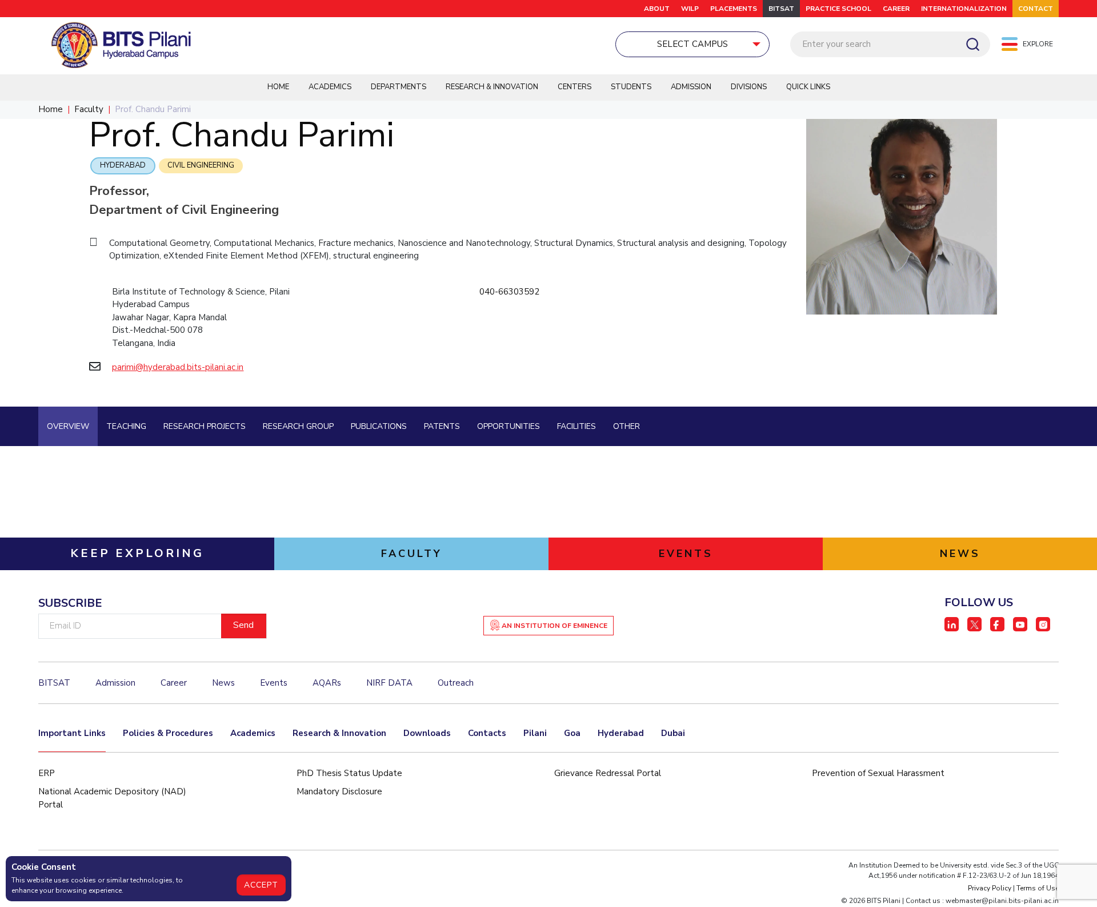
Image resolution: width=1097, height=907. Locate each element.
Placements (733, 8)
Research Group (298, 426)
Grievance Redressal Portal (607, 773)
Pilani (535, 733)
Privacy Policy (989, 888)
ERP (46, 773)
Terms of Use (1037, 888)
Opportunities (508, 426)
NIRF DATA (389, 683)
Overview (68, 426)
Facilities (576, 426)
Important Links (72, 733)
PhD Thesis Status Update (349, 773)
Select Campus (692, 44)
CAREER (896, 8)
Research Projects (204, 426)
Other (626, 426)
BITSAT (781, 8)
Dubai (673, 733)
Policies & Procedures (168, 733)
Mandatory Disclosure (339, 791)
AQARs (327, 683)
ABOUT (657, 8)
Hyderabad (123, 165)
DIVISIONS (749, 87)
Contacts (487, 733)
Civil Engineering (200, 165)
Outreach (456, 683)
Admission (691, 87)
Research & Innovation (492, 87)
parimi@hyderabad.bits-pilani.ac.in (177, 367)
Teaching (126, 426)
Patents (442, 426)
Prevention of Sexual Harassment (878, 773)
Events (273, 683)
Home (278, 87)
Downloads (427, 733)
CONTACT (1035, 8)
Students (631, 87)
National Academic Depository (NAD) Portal (112, 798)
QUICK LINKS (808, 87)
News (223, 683)
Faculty (88, 109)
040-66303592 (509, 291)
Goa (572, 733)
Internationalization (964, 8)
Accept (261, 885)
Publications (379, 426)
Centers (574, 87)
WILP (690, 8)
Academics (330, 87)
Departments (398, 87)
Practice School (838, 8)
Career (174, 683)
